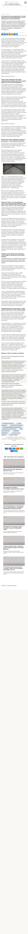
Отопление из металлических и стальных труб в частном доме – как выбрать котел (13, 568)
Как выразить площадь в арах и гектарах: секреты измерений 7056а (12, 528)
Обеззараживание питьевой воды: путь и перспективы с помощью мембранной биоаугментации (13, 507)
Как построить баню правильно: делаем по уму (13, 470)
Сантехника (16, 32)
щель (14, 440)
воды (21, 437)
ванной (16, 437)
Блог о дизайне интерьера (12, 4)
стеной (24, 438)
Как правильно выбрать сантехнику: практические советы (13, 488)
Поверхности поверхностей (14, 438)
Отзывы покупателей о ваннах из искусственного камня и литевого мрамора (13, 547)
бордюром (10, 437)
